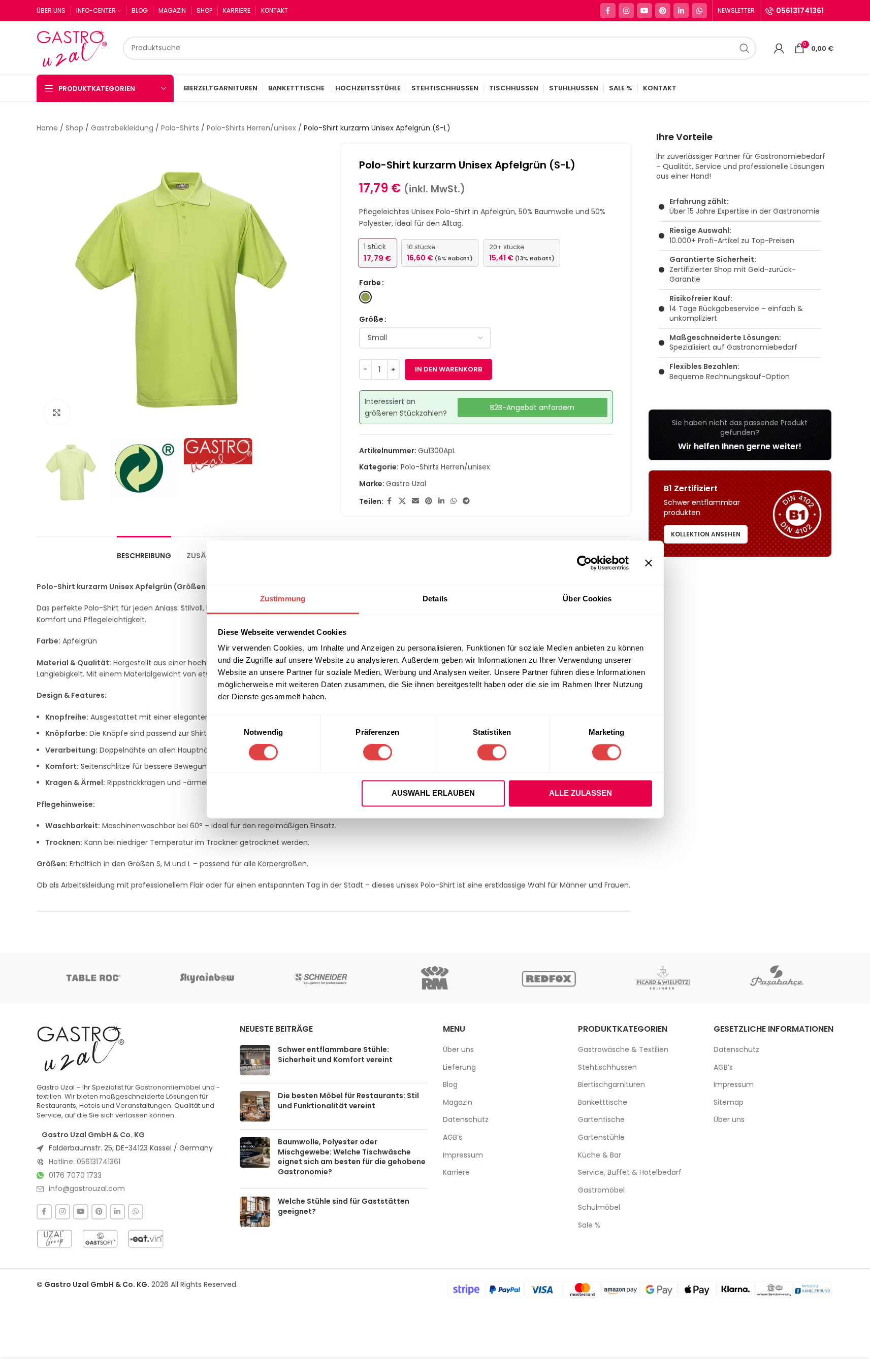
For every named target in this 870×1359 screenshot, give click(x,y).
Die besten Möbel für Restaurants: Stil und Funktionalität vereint (348, 1101)
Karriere (456, 1172)
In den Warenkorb (448, 369)
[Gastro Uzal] (81, 1047)
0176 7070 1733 (75, 1175)
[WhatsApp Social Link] (699, 10)
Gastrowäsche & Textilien (623, 1050)
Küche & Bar (599, 1155)
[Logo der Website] (75, 47)
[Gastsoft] (100, 1239)
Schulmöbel (599, 1207)
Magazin (457, 1102)
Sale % (589, 1225)
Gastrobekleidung (122, 128)
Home (47, 128)
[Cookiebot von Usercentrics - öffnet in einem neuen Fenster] (584, 562)
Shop (74, 128)
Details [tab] (435, 598)
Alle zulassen (580, 793)
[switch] (377, 752)
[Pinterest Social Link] (662, 10)
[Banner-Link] (740, 435)
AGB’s (452, 1137)
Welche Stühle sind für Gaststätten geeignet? (343, 1206)
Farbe (370, 283)
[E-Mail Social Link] (415, 501)
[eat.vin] (146, 1239)
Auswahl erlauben (433, 793)
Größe (371, 319)
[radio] (365, 297)
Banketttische (602, 1102)
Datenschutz (466, 1120)
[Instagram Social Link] (626, 10)
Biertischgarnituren (611, 1085)
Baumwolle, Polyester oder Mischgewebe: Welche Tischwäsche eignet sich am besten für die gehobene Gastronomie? (352, 1157)
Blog (450, 1085)
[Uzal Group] (54, 1239)
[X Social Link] (402, 501)
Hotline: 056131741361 (84, 1162)
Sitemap (729, 1102)
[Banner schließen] (648, 562)
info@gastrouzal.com (87, 1188)
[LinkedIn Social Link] (681, 10)
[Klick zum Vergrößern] (57, 412)
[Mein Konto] (779, 48)
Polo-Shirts (180, 128)
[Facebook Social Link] (608, 10)
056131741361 (800, 10)
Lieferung (459, 1067)
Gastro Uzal (406, 484)
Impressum (463, 1155)
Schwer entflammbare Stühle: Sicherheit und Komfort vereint (335, 1054)
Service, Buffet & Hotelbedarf (630, 1172)
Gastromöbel (601, 1190)
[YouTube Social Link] (644, 10)
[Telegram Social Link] (466, 501)
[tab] (144, 551)
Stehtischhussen (607, 1067)
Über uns (458, 1050)
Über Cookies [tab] (587, 598)
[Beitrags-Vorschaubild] (255, 1060)
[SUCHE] (744, 48)
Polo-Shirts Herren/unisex (251, 128)
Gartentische (601, 1120)
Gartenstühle (601, 1137)
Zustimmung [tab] (282, 598)
